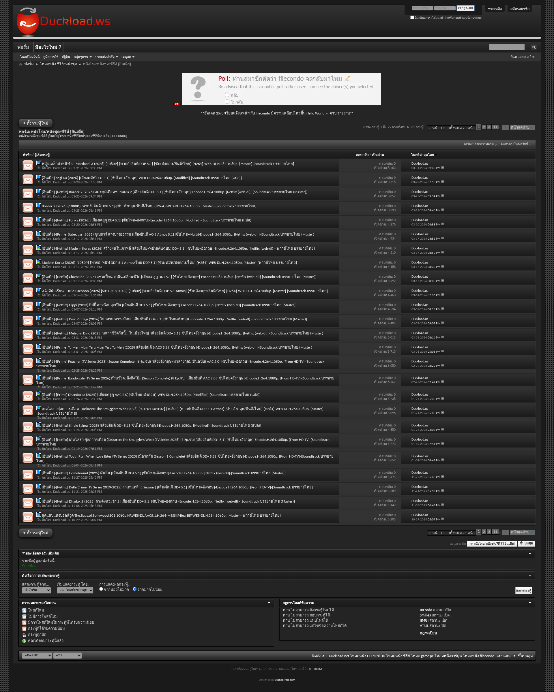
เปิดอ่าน (378, 155)
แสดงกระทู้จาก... (35, 584)
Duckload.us (61, 168)
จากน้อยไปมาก (116, 590)
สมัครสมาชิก (519, 9)
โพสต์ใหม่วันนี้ (30, 57)
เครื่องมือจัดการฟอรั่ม (479, 144)
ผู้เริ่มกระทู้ (42, 155)
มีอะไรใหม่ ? (48, 47)
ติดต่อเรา (319, 656)
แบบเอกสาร (506, 656)
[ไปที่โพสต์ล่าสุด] (442, 168)
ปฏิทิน (66, 57)
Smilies (425, 615)
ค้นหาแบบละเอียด (522, 57)
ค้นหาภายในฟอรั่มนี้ (514, 144)
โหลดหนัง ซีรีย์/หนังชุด (58, 64)
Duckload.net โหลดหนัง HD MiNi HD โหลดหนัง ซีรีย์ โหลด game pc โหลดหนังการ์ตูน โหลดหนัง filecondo (411, 656)
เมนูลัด (126, 57)
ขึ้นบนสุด (526, 544)
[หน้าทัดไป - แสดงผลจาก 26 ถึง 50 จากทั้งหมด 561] (505, 127)
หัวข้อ (27, 155)
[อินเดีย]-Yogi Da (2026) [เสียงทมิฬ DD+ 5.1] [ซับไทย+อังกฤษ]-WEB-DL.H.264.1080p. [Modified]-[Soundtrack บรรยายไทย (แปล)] (142, 178)
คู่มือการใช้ (50, 57)
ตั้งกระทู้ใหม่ (35, 123)
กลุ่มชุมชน (81, 57)
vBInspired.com (285, 680)
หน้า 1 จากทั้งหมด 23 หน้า (453, 128)
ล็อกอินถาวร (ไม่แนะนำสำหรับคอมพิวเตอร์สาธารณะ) (448, 17)
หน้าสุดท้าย (520, 127)
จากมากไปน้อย (149, 590)
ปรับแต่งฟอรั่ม (105, 57)
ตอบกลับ (362, 155)
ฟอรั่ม (23, 47)
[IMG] (424, 621)
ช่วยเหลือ (495, 9)
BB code (426, 610)
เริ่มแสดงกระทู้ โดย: (73, 584)
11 (495, 127)
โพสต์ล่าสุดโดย (422, 155)
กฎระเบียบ (428, 633)
